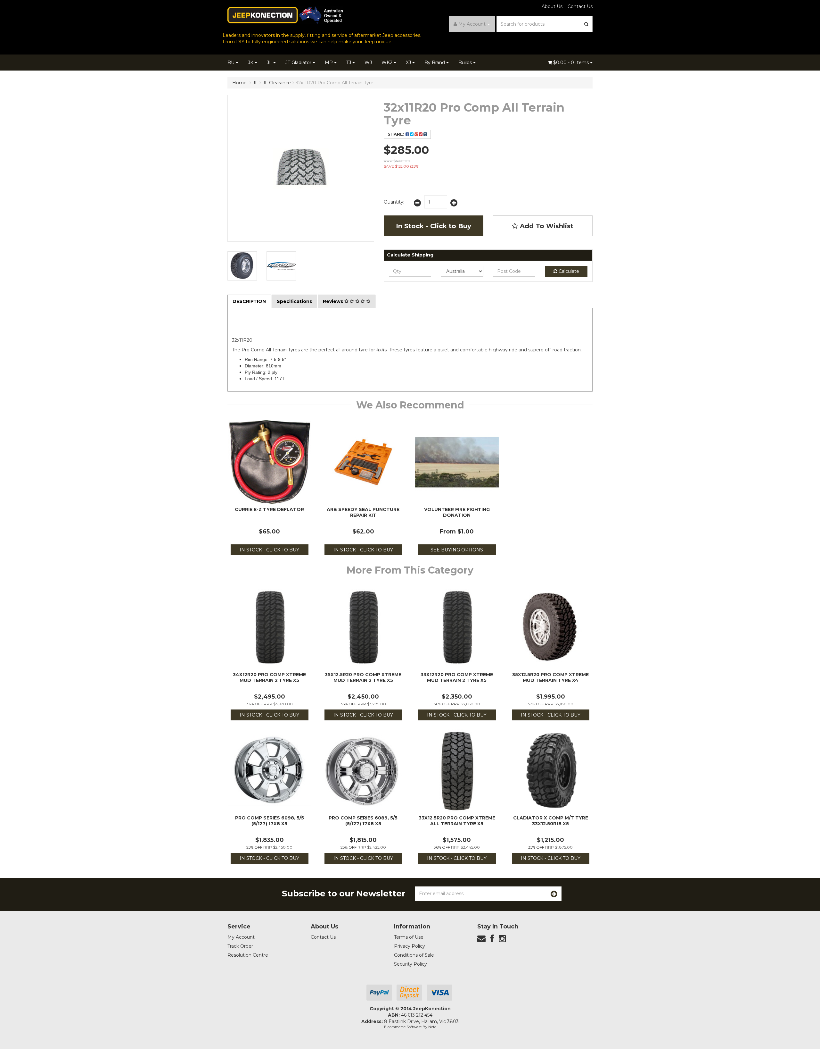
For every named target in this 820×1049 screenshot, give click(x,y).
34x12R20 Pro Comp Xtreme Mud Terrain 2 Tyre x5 (269, 677)
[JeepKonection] (285, 15)
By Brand (435, 62)
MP (329, 62)
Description (249, 301)
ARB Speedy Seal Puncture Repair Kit (363, 512)
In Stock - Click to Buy (433, 226)
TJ (349, 62)
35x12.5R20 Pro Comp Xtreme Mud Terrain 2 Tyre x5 (363, 677)
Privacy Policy (409, 946)
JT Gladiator (299, 62)
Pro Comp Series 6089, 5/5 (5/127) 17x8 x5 (363, 821)
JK (251, 62)
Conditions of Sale (414, 955)
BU (231, 62)
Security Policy (410, 964)
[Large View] (242, 266)
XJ (409, 62)
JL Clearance (277, 83)
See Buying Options (456, 550)
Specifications (294, 301)
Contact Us (580, 6)
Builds (465, 62)
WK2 (387, 62)
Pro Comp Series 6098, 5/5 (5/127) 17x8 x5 (269, 821)
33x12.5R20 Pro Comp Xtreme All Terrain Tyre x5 (457, 821)
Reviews (333, 301)
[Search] (586, 24)
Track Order (240, 946)
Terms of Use (408, 937)
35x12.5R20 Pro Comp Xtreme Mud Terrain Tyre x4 (550, 677)
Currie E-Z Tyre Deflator (269, 509)
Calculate (568, 271)
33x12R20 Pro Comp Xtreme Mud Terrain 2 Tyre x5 (457, 677)
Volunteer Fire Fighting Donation (457, 512)
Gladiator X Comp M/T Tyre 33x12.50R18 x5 (550, 821)
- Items (571, 62)
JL (270, 62)
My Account (241, 937)
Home (239, 83)
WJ (368, 62)
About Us (552, 6)
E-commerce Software (403, 1027)
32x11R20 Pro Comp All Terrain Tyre (334, 83)
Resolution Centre (247, 955)
